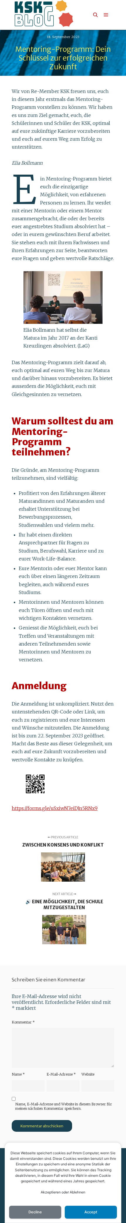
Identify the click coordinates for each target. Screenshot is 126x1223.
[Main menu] (106, 15)
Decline (35, 1212)
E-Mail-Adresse (61, 1074)
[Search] (95, 15)
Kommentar (23, 1022)
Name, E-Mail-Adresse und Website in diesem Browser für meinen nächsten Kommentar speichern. (63, 1106)
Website (87, 1074)
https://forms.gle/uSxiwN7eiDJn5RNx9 (55, 808)
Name (18, 1074)
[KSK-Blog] (44, 15)
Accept (90, 1212)
